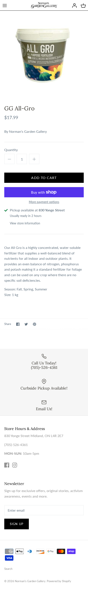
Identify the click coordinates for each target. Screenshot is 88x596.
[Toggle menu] (4, 5)
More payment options (44, 202)
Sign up (16, 524)
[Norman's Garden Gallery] (44, 5)
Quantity (11, 150)
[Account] (73, 5)
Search (8, 568)
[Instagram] (14, 465)
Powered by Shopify (59, 581)
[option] (44, 54)
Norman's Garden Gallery (28, 131)
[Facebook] (6, 465)
